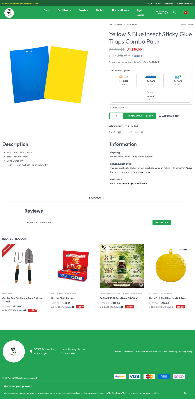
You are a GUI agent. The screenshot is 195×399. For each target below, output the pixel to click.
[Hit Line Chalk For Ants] (73, 266)
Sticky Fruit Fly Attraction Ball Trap (167, 298)
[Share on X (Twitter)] (119, 132)
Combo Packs (7, 293)
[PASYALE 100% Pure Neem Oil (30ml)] (122, 266)
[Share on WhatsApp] (130, 132)
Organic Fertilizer (108, 293)
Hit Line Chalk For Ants (63, 298)
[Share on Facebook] (125, 132)
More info (144, 171)
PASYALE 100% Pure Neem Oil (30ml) (119, 298)
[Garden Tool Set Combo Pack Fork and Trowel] (24, 266)
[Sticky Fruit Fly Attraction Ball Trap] (171, 266)
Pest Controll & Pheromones (124, 25)
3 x (123, 83)
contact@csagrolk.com (134, 183)
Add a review (161, 222)
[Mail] (136, 132)
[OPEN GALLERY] (49, 70)
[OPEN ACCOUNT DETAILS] (174, 12)
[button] (97, 198)
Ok (185, 393)
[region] (97, 390)
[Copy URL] (142, 132)
